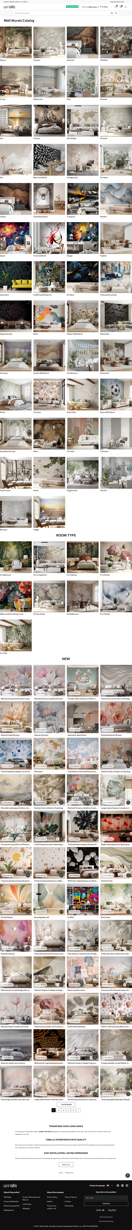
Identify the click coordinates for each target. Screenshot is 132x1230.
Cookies (68, 1201)
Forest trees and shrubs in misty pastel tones (83, 1099)
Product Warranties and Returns (31, 1198)
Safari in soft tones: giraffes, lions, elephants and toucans (116, 1026)
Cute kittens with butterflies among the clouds (83, 771)
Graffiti (71, 917)
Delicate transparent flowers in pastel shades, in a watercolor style (16, 698)
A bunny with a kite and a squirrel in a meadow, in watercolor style (116, 990)
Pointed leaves (7, 917)
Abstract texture (8, 954)
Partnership (69, 1206)
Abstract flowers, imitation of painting (83, 808)
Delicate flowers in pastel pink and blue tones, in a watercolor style (49, 698)
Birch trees (105, 917)
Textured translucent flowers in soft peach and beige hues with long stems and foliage (49, 954)
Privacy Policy (52, 1197)
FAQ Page (7, 1197)
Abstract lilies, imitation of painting (115, 771)
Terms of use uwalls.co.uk (51, 1207)
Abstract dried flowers (10, 735)
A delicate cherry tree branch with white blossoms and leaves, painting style (116, 954)
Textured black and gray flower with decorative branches (83, 844)
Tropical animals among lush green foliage (16, 881)
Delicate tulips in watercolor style (14, 1026)
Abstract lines (107, 881)
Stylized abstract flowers (111, 735)
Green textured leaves (76, 1026)
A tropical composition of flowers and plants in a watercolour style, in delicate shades (16, 844)
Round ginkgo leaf (41, 917)
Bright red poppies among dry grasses (116, 844)
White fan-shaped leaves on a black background (83, 881)
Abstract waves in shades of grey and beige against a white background (83, 1063)
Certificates (27, 1204)
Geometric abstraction (77, 735)
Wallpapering (8, 1210)
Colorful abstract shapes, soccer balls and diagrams (16, 771)
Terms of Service (71, 1197)
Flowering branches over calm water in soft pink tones (16, 1099)
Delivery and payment (12, 1206)
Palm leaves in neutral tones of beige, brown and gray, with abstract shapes (83, 954)
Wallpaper (26, 1208)
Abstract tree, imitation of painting (48, 808)
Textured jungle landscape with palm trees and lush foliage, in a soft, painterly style (116, 1099)
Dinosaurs (38, 771)
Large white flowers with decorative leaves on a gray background (49, 1099)
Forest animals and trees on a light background (49, 881)
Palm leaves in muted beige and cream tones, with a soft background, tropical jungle (16, 990)
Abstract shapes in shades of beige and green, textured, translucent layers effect (49, 990)
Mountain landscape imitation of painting (16, 808)
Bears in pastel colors (76, 990)
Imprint (49, 1201)
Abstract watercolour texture (13, 1063)
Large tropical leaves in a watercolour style (116, 808)
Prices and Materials (11, 1201)
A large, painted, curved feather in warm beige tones (116, 1063)
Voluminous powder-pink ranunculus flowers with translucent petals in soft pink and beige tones (49, 1026)
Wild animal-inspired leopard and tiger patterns (49, 1063)
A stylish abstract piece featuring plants (49, 844)
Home (61, 1173)
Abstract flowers (41, 735)
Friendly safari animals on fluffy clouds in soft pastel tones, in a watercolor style (83, 698)
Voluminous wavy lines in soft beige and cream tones (116, 698)
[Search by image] (112, 13)
